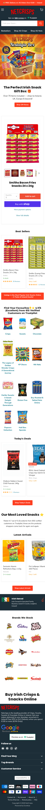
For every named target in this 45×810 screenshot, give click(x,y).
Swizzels (6, 572)
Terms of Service (13, 800)
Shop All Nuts (36, 31)
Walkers (5, 486)
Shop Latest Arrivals (22, 588)
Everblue (27, 806)
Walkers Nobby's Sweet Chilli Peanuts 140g (13, 482)
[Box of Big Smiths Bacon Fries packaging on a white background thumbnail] (23, 173)
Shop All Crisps (20, 31)
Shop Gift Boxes (23, 105)
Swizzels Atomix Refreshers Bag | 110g (12, 567)
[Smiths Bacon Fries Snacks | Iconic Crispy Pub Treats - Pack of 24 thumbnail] (15, 173)
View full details (22, 215)
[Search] (40, 23)
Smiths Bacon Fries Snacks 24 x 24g (10, 271)
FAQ (35, 800)
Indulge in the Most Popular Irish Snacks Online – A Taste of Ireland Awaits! (22, 296)
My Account (22, 797)
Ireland (21, 778)
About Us (32, 797)
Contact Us (11, 797)
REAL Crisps (33, 478)
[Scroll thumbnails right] (38, 173)
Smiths (5, 275)
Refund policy (27, 800)
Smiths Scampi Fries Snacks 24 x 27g (37, 274)
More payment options (22, 210)
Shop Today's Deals (22, 503)
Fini (30, 572)
